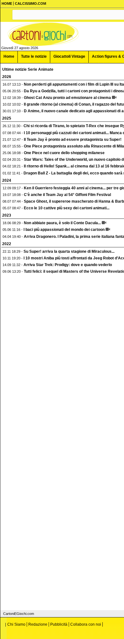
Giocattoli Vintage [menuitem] (69, 56)
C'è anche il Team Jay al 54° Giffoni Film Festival (67, 194)
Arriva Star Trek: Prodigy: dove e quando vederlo (68, 265)
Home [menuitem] (8, 56)
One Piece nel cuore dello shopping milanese (64, 153)
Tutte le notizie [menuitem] (34, 56)
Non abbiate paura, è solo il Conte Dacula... (62, 223)
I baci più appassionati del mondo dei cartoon (64, 229)
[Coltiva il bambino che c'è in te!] (43, 34)
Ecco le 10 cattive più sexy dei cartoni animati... (66, 208)
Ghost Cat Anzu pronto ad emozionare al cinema (67, 97)
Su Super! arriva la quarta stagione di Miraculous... (69, 251)
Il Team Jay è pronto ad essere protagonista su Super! (72, 139)
